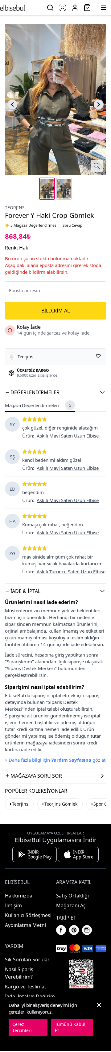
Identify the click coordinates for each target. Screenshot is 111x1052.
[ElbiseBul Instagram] (87, 930)
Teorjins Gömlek (60, 804)
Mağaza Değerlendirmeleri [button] (38, 405)
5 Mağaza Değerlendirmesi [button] (33, 225)
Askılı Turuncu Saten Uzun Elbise (71, 571)
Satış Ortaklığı (72, 895)
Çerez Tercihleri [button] (22, 1027)
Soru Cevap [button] (72, 225)
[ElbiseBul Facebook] (61, 930)
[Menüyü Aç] (103, 7)
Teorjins (20, 804)
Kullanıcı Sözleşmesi (28, 915)
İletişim (13, 905)
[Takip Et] (98, 356)
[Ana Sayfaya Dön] (12, 8)
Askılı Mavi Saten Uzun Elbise (68, 436)
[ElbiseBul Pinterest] (74, 930)
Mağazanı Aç (71, 905)
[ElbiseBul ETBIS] (81, 974)
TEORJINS (15, 207)
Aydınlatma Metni (25, 925)
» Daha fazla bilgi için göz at (55, 760)
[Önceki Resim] (12, 104)
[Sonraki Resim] (99, 104)
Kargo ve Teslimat (25, 986)
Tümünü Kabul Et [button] (70, 1027)
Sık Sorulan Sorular (27, 959)
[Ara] (50, 7)
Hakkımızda (18, 895)
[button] (55, 392)
